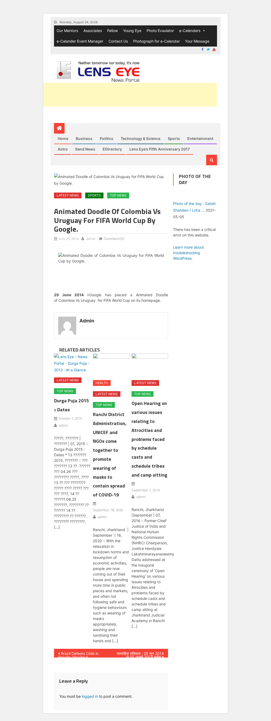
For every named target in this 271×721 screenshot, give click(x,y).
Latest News (68, 195)
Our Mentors (67, 30)
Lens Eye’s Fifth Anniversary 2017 (159, 149)
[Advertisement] (120, 95)
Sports (174, 138)
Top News (118, 195)
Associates (92, 30)
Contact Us (118, 41)
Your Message (197, 41)
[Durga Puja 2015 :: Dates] (72, 363)
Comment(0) (114, 238)
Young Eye (132, 30)
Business (84, 138)
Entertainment (200, 138)
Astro (63, 149)
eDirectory (112, 149)
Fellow (112, 30)
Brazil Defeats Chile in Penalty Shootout (78, 654)
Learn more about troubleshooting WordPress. (188, 253)
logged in (90, 696)
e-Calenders (189, 30)
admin (90, 238)
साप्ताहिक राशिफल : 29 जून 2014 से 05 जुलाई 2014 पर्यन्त (140, 654)
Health (102, 383)
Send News (85, 149)
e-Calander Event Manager (80, 41)
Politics (106, 138)
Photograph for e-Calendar (156, 41)
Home (63, 138)
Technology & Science (140, 138)
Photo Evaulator (160, 30)
